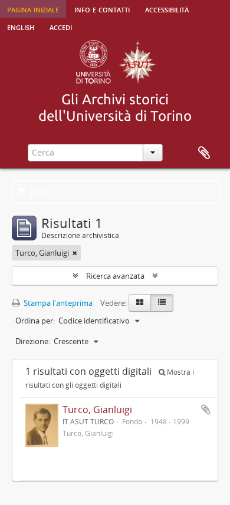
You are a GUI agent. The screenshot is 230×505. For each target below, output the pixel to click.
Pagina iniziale (33, 8)
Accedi (61, 26)
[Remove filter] (75, 253)
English (20, 26)
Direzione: (32, 341)
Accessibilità (167, 8)
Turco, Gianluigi (97, 409)
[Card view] (140, 303)
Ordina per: (35, 320)
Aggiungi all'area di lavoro (206, 409)
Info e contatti (102, 8)
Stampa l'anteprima (57, 303)
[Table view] (161, 303)
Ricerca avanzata (115, 275)
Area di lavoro (204, 153)
